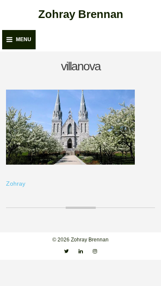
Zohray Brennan (80, 14)
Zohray (15, 183)
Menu (23, 39)
